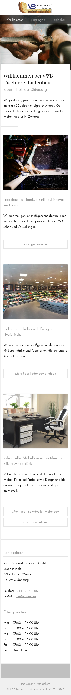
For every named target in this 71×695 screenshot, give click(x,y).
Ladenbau (59, 20)
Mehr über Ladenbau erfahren (35, 373)
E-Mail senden (26, 596)
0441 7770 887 (27, 591)
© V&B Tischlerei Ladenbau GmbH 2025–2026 (35, 689)
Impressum (27, 684)
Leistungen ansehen (35, 244)
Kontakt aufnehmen (35, 522)
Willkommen (15, 20)
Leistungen (38, 20)
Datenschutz (43, 684)
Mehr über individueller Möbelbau (35, 511)
